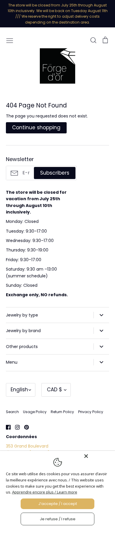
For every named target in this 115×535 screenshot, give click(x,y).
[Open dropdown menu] (101, 315)
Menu (11, 362)
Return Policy (62, 411)
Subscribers (54, 172)
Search (12, 411)
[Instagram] (15, 427)
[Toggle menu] (10, 40)
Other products (22, 347)
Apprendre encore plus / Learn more (44, 492)
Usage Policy (35, 411)
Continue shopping (36, 127)
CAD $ (54, 389)
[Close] (98, 456)
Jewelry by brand (23, 331)
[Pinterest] (24, 427)
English (19, 389)
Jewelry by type (22, 315)
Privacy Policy (90, 411)
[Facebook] (6, 427)
